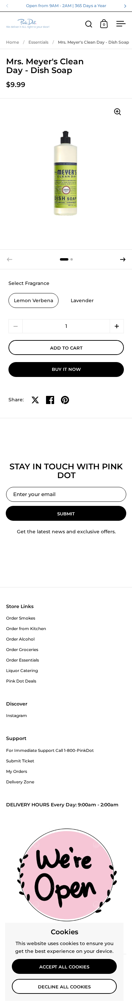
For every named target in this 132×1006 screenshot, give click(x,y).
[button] (123, 259)
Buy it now (66, 369)
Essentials (38, 42)
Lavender (82, 300)
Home (12, 42)
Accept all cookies (64, 966)
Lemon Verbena (33, 300)
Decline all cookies (64, 986)
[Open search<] (88, 23)
